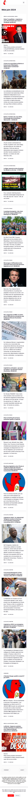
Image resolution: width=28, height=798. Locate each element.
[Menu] (23, 2)
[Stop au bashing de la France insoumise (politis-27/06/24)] (14, 430)
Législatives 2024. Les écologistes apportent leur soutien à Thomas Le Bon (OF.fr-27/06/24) (14, 626)
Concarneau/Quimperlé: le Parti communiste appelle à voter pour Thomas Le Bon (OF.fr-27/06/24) (13, 574)
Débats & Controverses (9, 16)
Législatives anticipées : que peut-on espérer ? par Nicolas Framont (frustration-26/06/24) (13, 369)
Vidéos (16, 16)
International (12, 60)
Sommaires (6, 673)
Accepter (11, 795)
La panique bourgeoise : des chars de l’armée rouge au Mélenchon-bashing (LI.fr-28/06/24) (13, 213)
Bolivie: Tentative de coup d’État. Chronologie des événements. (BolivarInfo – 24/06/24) (13, 118)
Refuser (17, 795)
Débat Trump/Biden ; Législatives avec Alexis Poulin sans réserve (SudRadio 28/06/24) (13, 21)
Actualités (6, 60)
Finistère (11, 514)
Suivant (22, 770)
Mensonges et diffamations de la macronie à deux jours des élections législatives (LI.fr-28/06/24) (14, 264)
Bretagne (11, 463)
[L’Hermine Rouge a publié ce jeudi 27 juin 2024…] (14, 689)
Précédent (6, 770)
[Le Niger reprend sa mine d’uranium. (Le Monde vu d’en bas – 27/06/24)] (14, 181)
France (10, 208)
